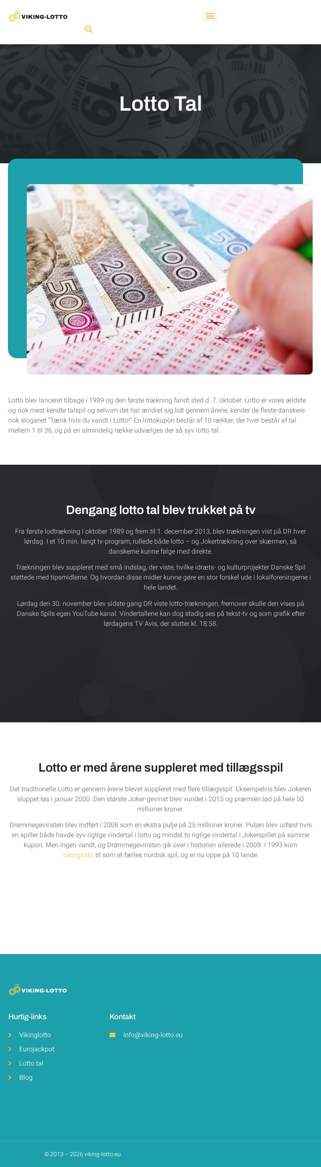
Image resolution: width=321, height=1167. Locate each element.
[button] (210, 15)
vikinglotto (78, 855)
